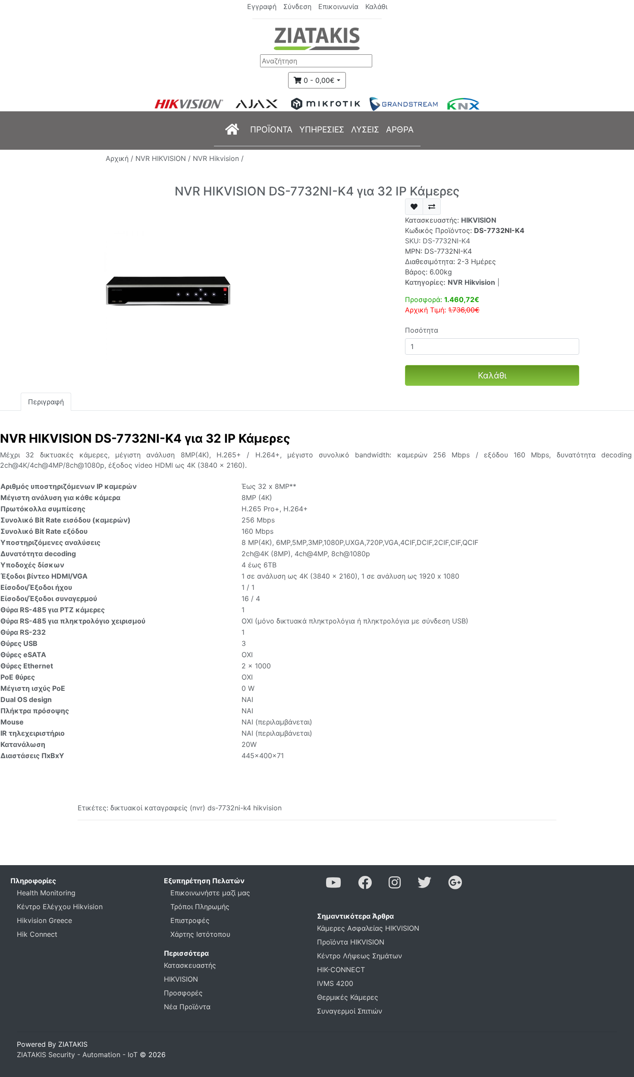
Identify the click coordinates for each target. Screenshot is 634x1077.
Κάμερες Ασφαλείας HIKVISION (368, 928)
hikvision (267, 807)
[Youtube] (333, 885)
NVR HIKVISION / (164, 158)
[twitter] (424, 885)
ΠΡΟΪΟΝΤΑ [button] (271, 129)
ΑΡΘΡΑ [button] (400, 129)
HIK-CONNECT (341, 969)
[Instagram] (395, 885)
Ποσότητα (421, 330)
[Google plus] (455, 885)
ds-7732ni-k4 (229, 807)
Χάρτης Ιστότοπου (200, 934)
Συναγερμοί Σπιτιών (349, 1011)
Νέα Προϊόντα (187, 1006)
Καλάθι (492, 375)
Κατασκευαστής (190, 965)
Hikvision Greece (44, 920)
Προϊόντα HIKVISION (350, 942)
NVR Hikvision (471, 282)
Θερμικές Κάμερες (347, 997)
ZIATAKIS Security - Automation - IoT (77, 1054)
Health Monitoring (46, 892)
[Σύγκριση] (432, 206)
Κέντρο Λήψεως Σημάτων (359, 955)
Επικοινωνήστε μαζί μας (210, 892)
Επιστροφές (190, 920)
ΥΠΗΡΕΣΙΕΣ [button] (321, 129)
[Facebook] (365, 885)
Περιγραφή (46, 401)
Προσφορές (183, 993)
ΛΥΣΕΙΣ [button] (365, 129)
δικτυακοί (126, 807)
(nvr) (197, 807)
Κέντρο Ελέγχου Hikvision (60, 906)
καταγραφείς (166, 807)
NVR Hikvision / (218, 158)
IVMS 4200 (335, 983)
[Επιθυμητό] (414, 206)
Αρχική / (120, 158)
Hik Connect (37, 934)
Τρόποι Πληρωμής (199, 906)
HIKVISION (478, 220)
